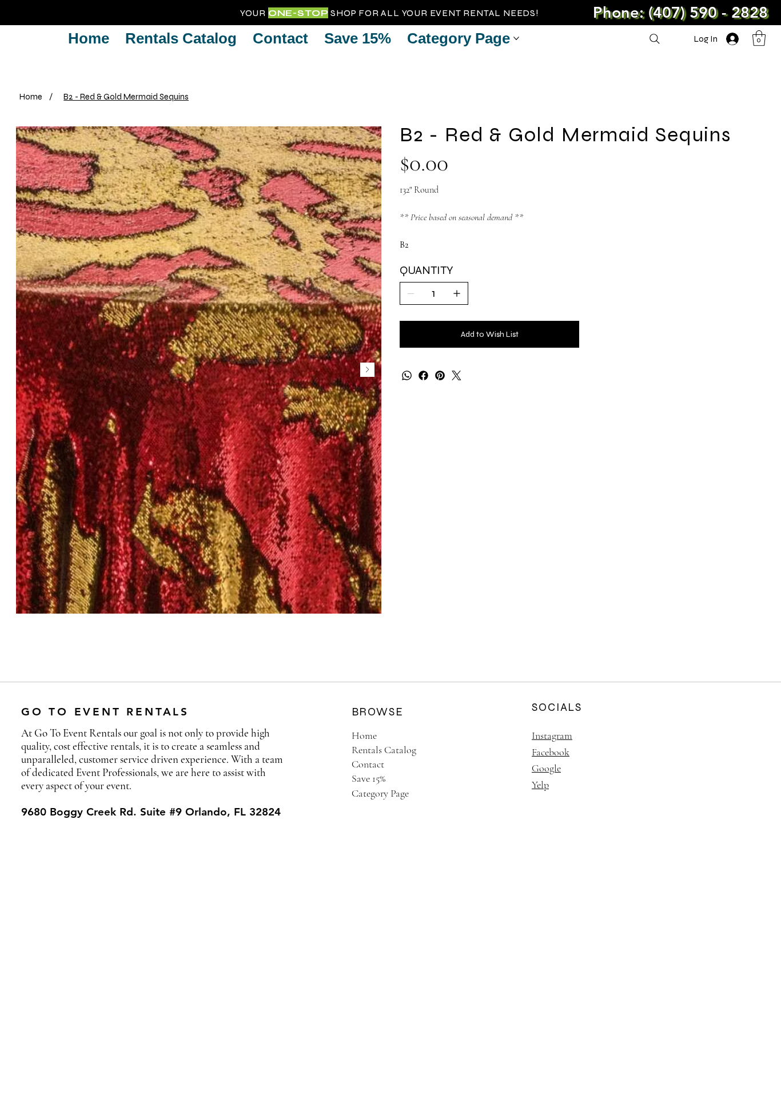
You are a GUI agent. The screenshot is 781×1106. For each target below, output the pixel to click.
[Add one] (456, 293)
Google (546, 768)
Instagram (552, 735)
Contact (368, 764)
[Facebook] (423, 375)
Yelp (540, 784)
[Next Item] (367, 370)
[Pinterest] (440, 375)
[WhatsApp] (407, 375)
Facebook (550, 752)
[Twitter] (456, 375)
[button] (759, 38)
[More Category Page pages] (516, 38)
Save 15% (368, 778)
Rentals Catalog (384, 749)
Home (364, 735)
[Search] (655, 39)
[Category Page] (498, 793)
